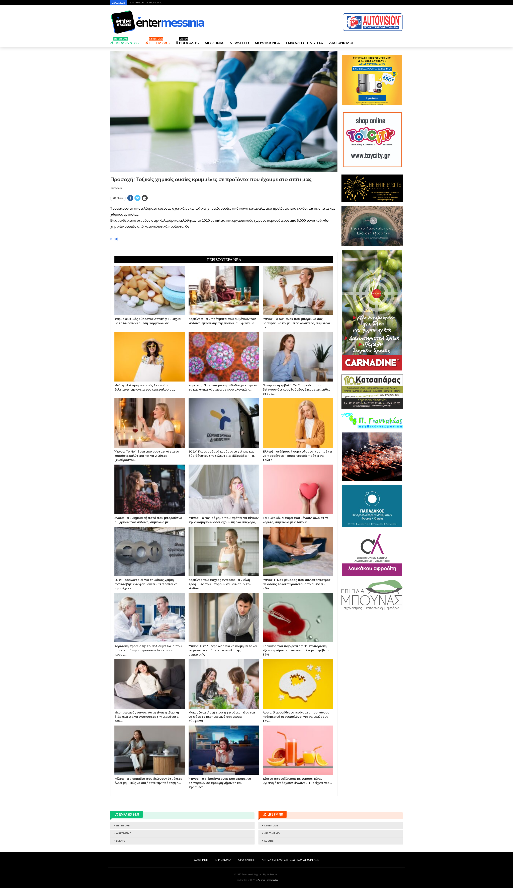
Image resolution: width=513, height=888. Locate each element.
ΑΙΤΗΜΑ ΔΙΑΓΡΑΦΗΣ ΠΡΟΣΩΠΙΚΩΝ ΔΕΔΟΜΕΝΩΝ (290, 860)
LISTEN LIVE (122, 825)
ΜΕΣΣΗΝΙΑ (214, 43)
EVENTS (120, 840)
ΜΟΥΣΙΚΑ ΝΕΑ (267, 43)
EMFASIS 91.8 (125, 41)
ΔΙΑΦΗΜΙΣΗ (137, 2)
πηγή (114, 238)
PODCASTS (189, 41)
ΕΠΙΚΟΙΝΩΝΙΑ (154, 2)
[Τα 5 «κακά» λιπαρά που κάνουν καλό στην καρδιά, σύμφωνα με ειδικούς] (298, 489)
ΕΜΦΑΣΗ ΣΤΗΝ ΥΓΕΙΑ (304, 43)
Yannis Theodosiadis (268, 880)
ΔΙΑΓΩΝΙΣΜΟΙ (341, 43)
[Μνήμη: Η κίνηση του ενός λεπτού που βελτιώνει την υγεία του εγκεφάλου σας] (149, 356)
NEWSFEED (239, 43)
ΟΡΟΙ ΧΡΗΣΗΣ (246, 860)
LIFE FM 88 (158, 41)
